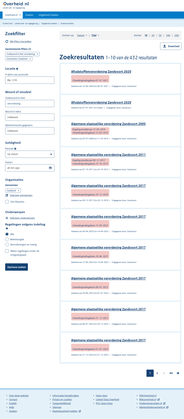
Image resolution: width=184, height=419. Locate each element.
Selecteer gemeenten (21, 195)
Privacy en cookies (62, 399)
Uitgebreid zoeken (49, 23)
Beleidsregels (17, 239)
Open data (101, 395)
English (13, 403)
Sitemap (56, 407)
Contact (13, 399)
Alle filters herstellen (20, 41)
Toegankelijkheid (61, 403)
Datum (9, 162)
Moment (15, 148)
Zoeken (29, 15)
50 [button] (160, 35)
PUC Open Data (104, 403)
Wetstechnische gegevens (18, 125)
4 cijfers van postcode (16, 74)
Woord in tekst (13, 111)
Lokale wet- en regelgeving (26, 23)
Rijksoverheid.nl (147, 399)
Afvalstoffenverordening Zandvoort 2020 (101, 72)
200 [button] (177, 35)
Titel (95, 35)
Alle (12, 234)
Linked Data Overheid (107, 399)
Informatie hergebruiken (65, 395)
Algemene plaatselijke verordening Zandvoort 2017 (108, 186)
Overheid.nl (11, 16)
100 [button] (168, 35)
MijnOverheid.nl (147, 395)
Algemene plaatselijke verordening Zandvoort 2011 (108, 155)
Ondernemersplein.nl (150, 403)
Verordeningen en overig (23, 244)
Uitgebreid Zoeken (49, 15)
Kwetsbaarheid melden (64, 411)
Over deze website (19, 395)
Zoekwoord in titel (15, 98)
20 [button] (153, 35)
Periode (9, 148)
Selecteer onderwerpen (22, 218)
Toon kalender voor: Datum (50, 168)
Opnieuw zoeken (16, 267)
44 (171, 373)
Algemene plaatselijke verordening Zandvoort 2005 (108, 124)
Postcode (17, 68)
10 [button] (146, 35)
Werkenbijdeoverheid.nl (152, 407)
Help (11, 407)
